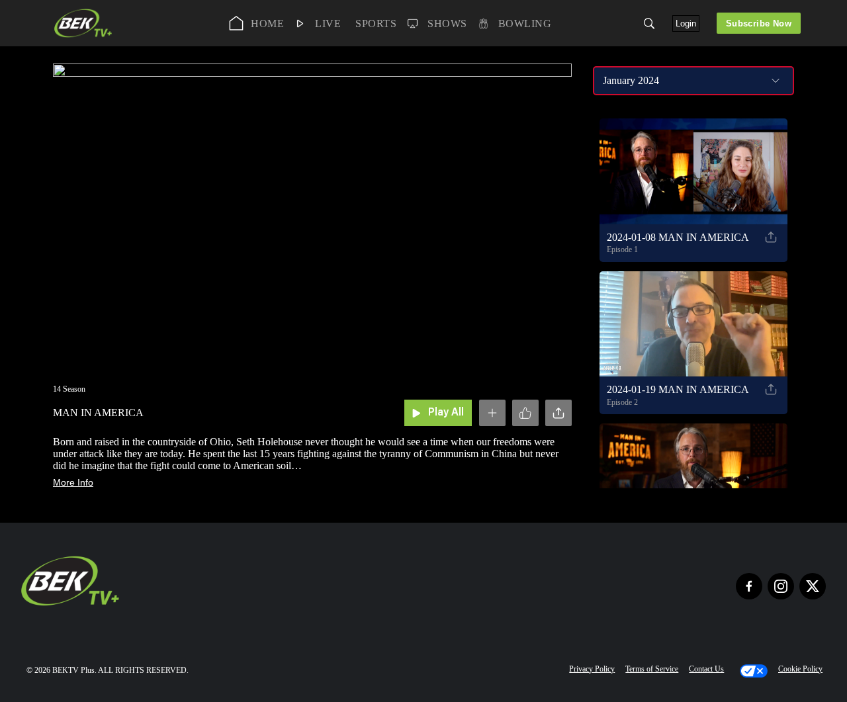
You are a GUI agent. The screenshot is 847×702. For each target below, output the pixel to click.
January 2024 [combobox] (631, 80)
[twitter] (812, 586)
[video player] (312, 212)
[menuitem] (256, 23)
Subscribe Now (758, 23)
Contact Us (706, 669)
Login (686, 23)
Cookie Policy (800, 669)
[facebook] (749, 586)
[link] (83, 23)
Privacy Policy (592, 669)
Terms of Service (651, 669)
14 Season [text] (69, 389)
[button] (649, 23)
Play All (446, 413)
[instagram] (780, 586)
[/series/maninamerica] (83, 36)
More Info (73, 482)
